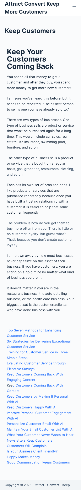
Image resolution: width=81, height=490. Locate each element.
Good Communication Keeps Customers (38, 462)
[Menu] (74, 8)
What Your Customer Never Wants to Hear (40, 435)
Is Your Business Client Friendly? (32, 451)
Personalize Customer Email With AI (35, 424)
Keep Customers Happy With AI (31, 407)
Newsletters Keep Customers (29, 440)
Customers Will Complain (27, 446)
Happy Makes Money (23, 457)
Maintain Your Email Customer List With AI (40, 429)
